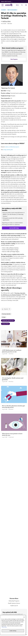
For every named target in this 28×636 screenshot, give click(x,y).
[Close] (24, 617)
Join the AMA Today (14, 228)
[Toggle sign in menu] (26, 5)
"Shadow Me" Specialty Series (8, 320)
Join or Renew (17, 5)
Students (3, 9)
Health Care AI (14, 605)
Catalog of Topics (5, 323)
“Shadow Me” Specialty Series (12, 35)
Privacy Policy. (4, 627)
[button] (14, 1)
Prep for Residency (12, 9)
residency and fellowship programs (12, 146)
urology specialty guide (8, 149)
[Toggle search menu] (22, 5)
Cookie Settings (13, 630)
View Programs (14, 59)
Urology (3, 317)
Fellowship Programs (14, 601)
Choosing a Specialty (6, 314)
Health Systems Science (14, 603)
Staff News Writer (6, 21)
